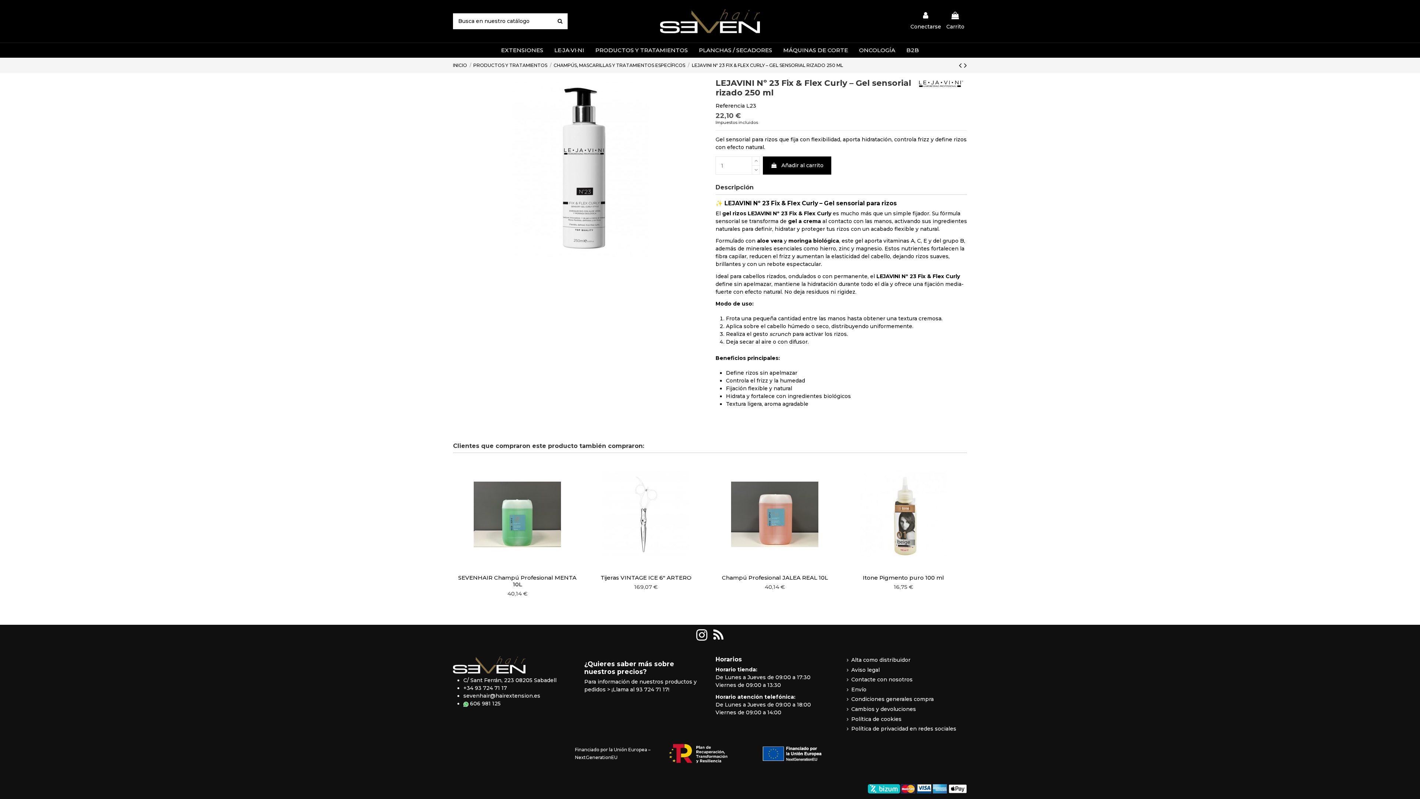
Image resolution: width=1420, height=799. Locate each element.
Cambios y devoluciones (883, 709)
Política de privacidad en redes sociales (903, 728)
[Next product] (965, 65)
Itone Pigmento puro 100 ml (903, 577)
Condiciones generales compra (892, 699)
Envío (858, 689)
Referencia (730, 105)
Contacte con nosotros (882, 679)
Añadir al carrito (802, 165)
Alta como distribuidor (880, 660)
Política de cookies (876, 719)
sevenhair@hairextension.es (501, 695)
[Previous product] (961, 65)
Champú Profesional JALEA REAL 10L (775, 577)
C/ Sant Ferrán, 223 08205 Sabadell (510, 680)
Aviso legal (865, 670)
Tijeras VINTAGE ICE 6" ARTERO (646, 577)
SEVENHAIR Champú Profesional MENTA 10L (517, 581)
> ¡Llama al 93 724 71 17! (638, 689)
